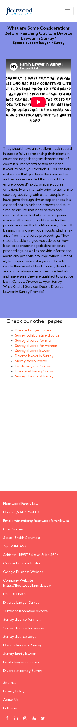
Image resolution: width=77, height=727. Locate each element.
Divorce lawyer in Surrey (34, 356)
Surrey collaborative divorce (37, 335)
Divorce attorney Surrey (34, 371)
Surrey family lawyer (31, 361)
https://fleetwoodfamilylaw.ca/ (27, 585)
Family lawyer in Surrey (33, 366)
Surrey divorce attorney (34, 376)
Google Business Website (23, 572)
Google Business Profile (22, 563)
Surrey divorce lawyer (32, 350)
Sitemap (10, 682)
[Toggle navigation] (68, 11)
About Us (10, 699)
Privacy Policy (13, 691)
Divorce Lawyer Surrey (44, 281)
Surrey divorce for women (36, 345)
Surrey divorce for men (33, 340)
